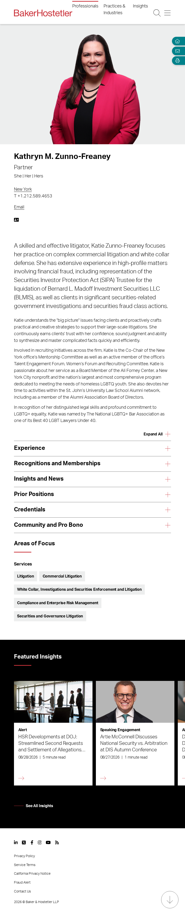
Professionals (85, 6)
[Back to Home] (43, 13)
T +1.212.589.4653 (33, 196)
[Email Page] (176, 50)
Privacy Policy (24, 856)
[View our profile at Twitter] (24, 842)
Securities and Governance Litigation (50, 616)
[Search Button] (157, 13)
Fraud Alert (22, 882)
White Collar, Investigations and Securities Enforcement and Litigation (79, 589)
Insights (140, 6)
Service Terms (24, 865)
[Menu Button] (167, 13)
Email (19, 207)
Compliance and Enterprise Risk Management (57, 603)
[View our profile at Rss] (57, 842)
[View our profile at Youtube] (48, 842)
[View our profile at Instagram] (40, 842)
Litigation (25, 576)
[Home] (176, 41)
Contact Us (22, 891)
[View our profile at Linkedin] (16, 842)
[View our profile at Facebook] (32, 842)
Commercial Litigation (62, 576)
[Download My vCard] (16, 219)
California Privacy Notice (32, 873)
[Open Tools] (176, 60)
